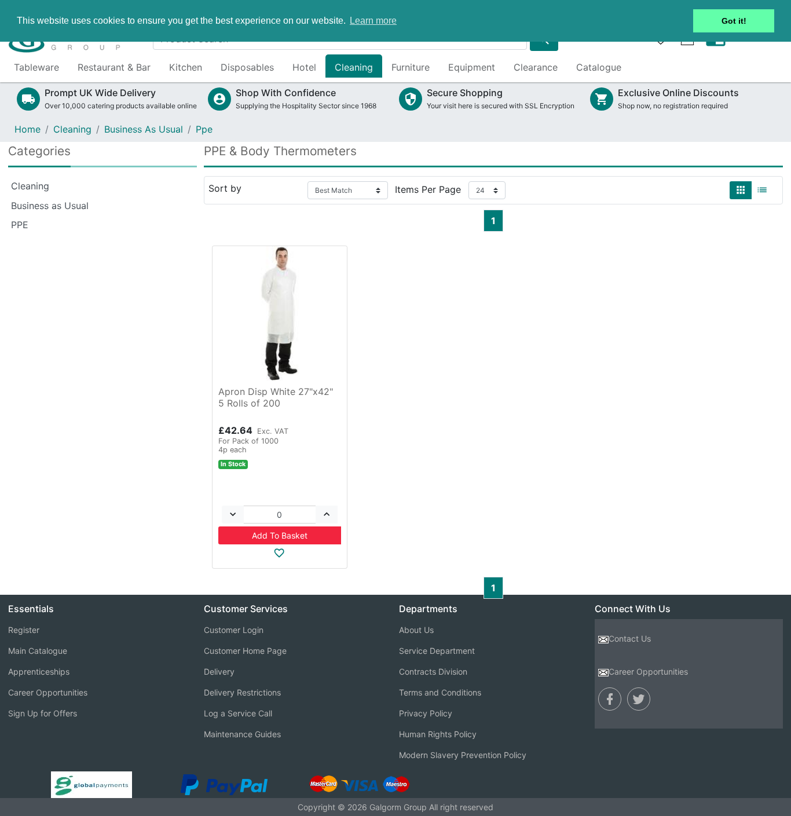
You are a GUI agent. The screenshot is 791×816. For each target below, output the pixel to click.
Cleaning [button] (354, 67)
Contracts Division (433, 671)
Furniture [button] (410, 67)
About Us (416, 630)
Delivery (219, 671)
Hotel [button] (304, 67)
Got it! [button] (734, 20)
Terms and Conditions (440, 692)
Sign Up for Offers (42, 713)
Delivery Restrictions (242, 692)
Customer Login (233, 630)
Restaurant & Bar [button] (114, 67)
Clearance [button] (536, 67)
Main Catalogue (37, 651)
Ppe (204, 129)
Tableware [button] (36, 67)
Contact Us (630, 638)
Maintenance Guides (242, 734)
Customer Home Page (245, 651)
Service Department (437, 651)
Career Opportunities (47, 692)
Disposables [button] (247, 67)
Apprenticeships (38, 671)
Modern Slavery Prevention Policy (462, 755)
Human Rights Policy (438, 734)
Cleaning (72, 129)
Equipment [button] (471, 67)
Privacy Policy (425, 713)
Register (23, 630)
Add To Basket (279, 535)
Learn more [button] (373, 20)
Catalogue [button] (598, 67)
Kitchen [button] (185, 67)
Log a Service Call (238, 713)
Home (27, 129)
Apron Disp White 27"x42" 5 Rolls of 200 (275, 397)
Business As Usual (143, 129)
